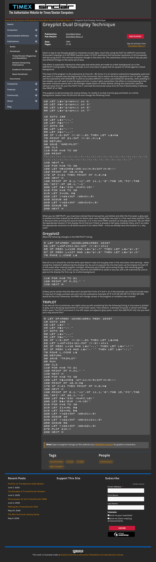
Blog (9, 107)
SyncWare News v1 (74, 36)
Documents (15, 79)
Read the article (135, 36)
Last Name (113, 503)
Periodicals (15, 51)
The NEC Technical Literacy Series (23, 514)
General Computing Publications (21, 64)
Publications (13, 41)
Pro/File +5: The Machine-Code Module (26, 483)
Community (12, 95)
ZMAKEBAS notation (103, 444)
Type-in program (56, 466)
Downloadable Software (18, 36)
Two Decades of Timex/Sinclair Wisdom (26, 491)
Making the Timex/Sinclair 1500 (23, 506)
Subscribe (122, 528)
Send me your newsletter (120, 515)
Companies (12, 84)
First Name (113, 495)
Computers (12, 30)
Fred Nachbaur (106, 462)
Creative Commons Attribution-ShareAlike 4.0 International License (91, 554)
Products (11, 89)
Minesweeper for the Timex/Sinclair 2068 (27, 499)
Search (10, 24)
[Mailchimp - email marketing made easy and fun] (121, 536)
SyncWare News (73, 34)
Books (12, 46)
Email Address (115, 486)
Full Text (70, 462)
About (10, 101)
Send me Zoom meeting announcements (120, 519)
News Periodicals (20, 74)
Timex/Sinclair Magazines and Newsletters (24, 57)
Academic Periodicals (22, 69)
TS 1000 (80, 462)
